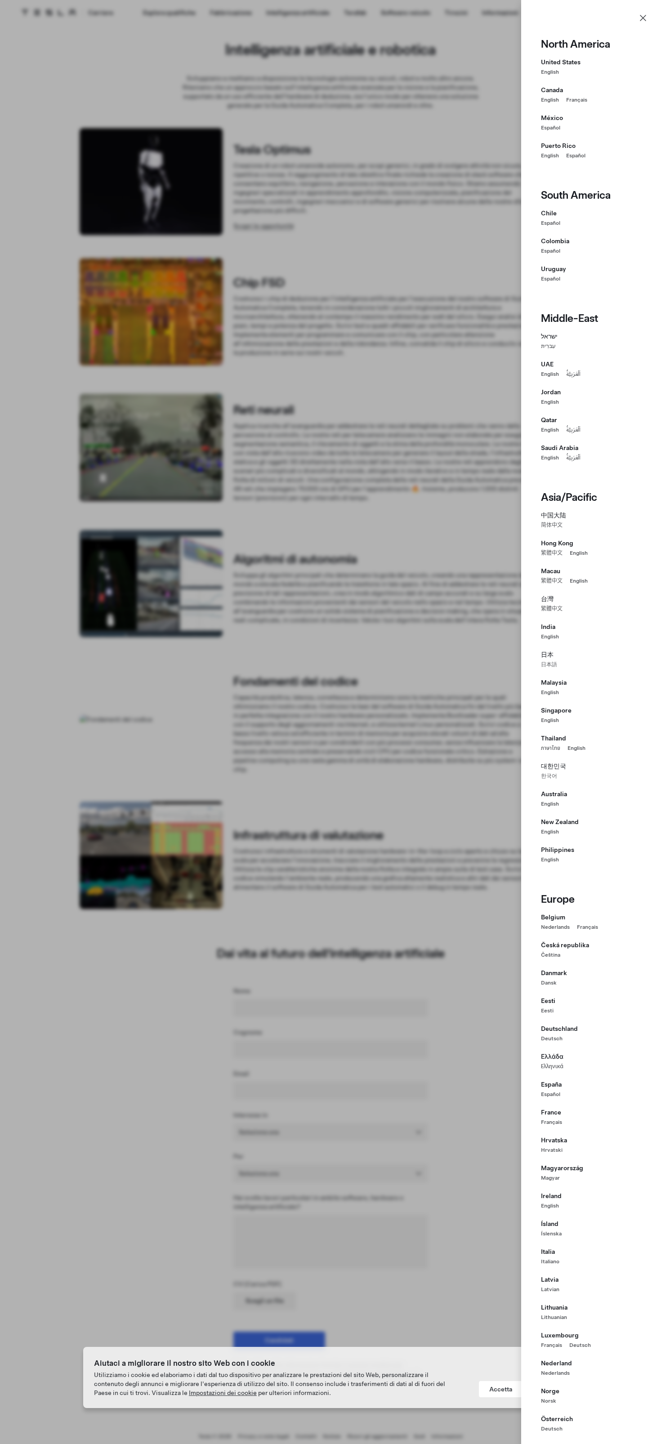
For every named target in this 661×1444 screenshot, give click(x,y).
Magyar (550, 1178)
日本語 (549, 664)
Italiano (550, 1261)
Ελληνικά (552, 1066)
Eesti (547, 1010)
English (550, 72)
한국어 (549, 776)
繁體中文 (552, 553)
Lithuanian (554, 1317)
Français (576, 100)
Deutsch (552, 1038)
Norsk (548, 1401)
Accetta (500, 1389)
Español (550, 128)
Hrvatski (552, 1150)
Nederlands (555, 927)
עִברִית (548, 346)
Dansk (549, 983)
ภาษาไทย (550, 748)
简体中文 (552, 525)
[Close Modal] (643, 18)
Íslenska (551, 1233)
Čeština (550, 955)
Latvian (550, 1289)
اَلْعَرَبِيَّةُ (573, 374)
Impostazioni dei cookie (223, 1392)
